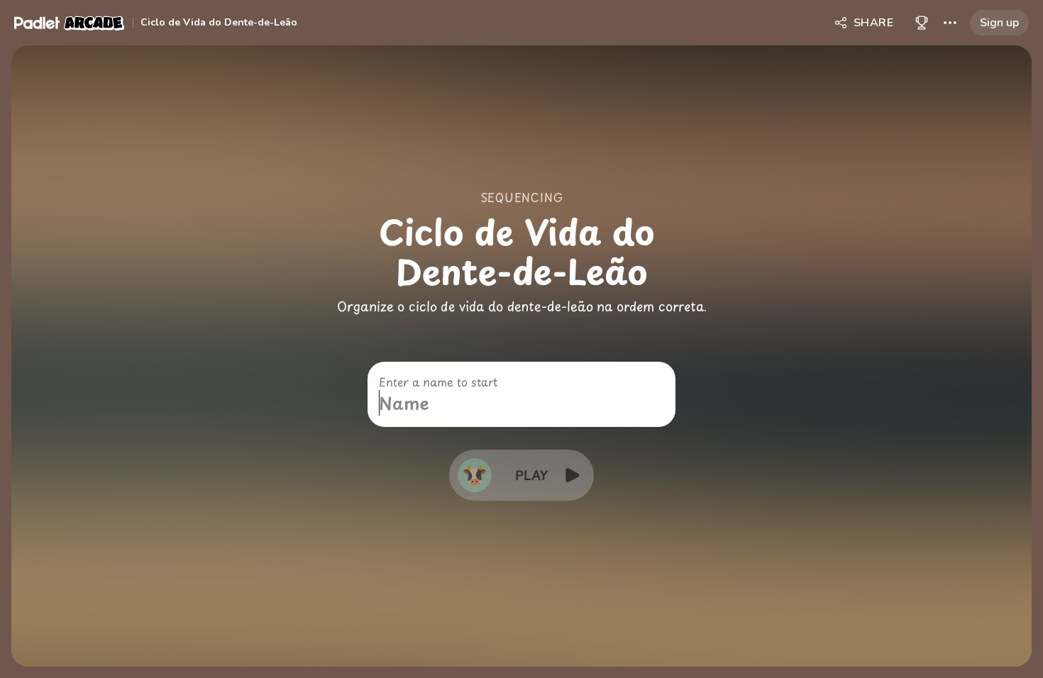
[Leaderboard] (921, 23)
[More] (950, 22)
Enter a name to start (438, 381)
